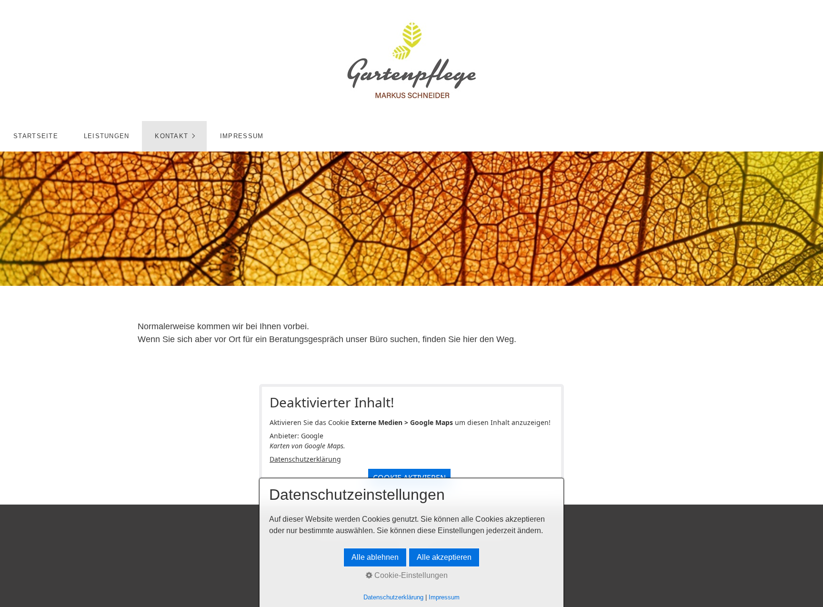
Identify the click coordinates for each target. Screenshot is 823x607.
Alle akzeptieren (444, 557)
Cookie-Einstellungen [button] (410, 575)
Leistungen (107, 136)
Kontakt (171, 136)
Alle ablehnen (375, 557)
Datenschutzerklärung (305, 459)
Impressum (242, 136)
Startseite (35, 136)
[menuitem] (35, 136)
